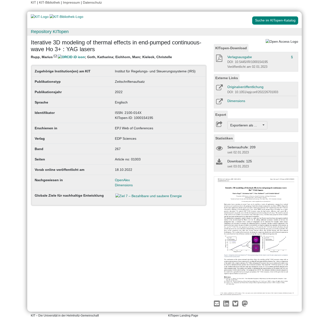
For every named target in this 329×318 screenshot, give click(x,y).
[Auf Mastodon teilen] (245, 303)
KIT (33, 2)
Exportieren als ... (246, 125)
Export (220, 115)
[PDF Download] (218, 60)
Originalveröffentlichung (245, 87)
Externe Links (226, 78)
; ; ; (101, 57)
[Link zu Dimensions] (219, 103)
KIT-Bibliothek (50, 2)
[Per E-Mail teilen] (217, 303)
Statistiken (224, 138)
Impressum (71, 2)
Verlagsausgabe (239, 57)
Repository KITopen (50, 31)
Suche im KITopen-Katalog (275, 20)
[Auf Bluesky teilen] (236, 303)
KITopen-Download (231, 48)
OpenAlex (122, 180)
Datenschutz (92, 2)
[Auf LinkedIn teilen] (227, 303)
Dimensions (124, 185)
